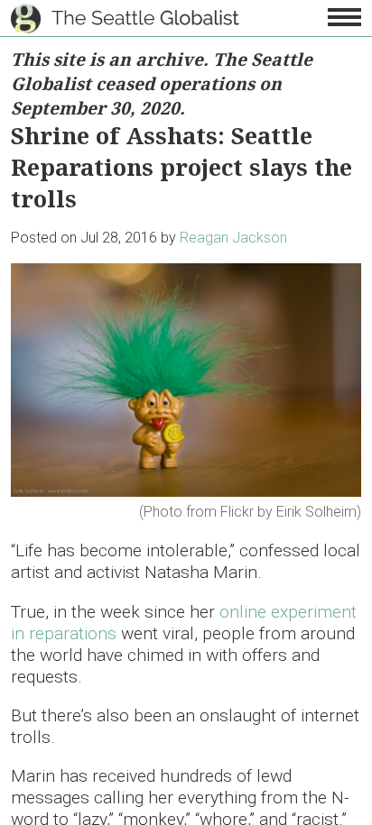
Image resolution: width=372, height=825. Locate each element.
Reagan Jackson (233, 237)
